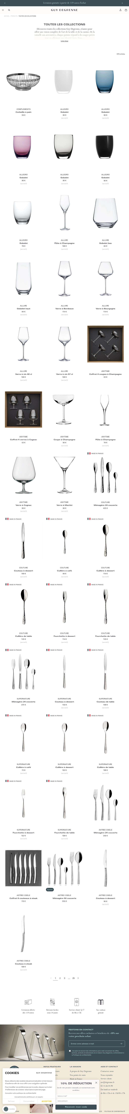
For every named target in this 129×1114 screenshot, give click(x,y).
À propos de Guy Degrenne (81, 1072)
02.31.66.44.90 (107, 1086)
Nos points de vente (78, 1075)
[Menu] (3, 10)
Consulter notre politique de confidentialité (20, 1093)
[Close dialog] (96, 1083)
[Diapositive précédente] (5, 3)
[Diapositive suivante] (122, 3)
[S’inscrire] (121, 1044)
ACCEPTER (47, 1101)
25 (73, 978)
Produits (14, 16)
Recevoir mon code (76, 1107)
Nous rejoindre (107, 1075)
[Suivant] (78, 978)
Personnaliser (28, 1101)
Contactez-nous (107, 1072)
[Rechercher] (9, 10)
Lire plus (64, 41)
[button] (9, 1109)
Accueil (7, 16)
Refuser (11, 1101)
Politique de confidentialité (114, 1111)
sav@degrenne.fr (107, 1083)
